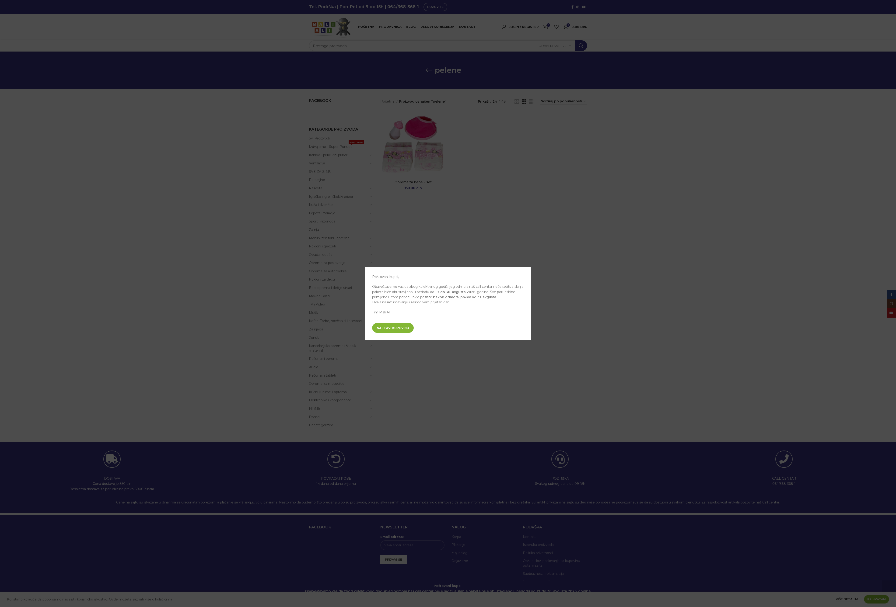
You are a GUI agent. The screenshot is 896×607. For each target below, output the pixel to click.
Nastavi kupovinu (393, 328)
